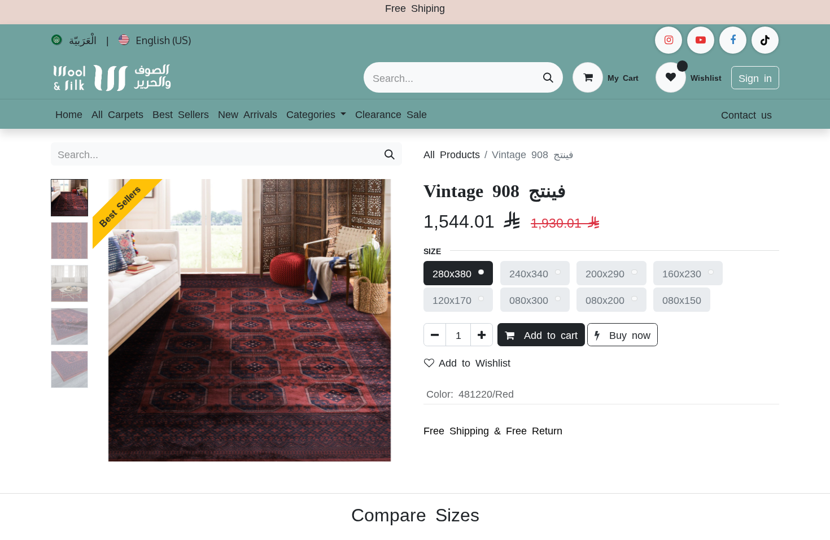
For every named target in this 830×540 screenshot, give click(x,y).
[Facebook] (732, 40)
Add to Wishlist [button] (474, 362)
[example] (700, 40)
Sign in (755, 77)
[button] (116, 320)
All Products (451, 154)
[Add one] (481, 334)
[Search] (548, 77)
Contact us (746, 114)
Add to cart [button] (548, 334)
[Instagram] (668, 40)
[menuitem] (74, 40)
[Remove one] (434, 334)
